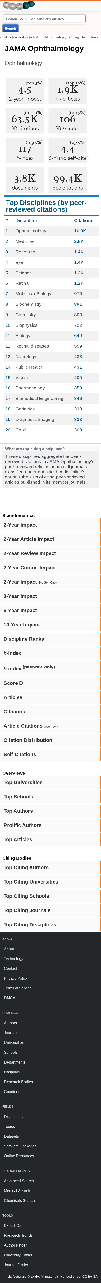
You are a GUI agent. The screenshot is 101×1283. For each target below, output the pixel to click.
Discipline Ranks (24, 639)
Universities (14, 1043)
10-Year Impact (22, 625)
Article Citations (31, 726)
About (9, 949)
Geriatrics (25, 408)
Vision (22, 377)
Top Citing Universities (31, 882)
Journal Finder (16, 1265)
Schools (11, 1052)
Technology (13, 959)
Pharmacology (30, 387)
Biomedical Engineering (39, 398)
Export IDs (12, 1226)
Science (24, 272)
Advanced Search (19, 1181)
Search (10, 28)
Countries (12, 1092)
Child (21, 430)
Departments (14, 1062)
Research (25, 251)
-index (12, 653)
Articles (13, 697)
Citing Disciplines (84, 37)
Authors (10, 1023)
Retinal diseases (32, 346)
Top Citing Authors (26, 867)
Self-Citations (20, 754)
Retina (22, 283)
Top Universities (23, 782)
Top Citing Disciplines (30, 924)
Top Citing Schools (26, 896)
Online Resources (19, 1156)
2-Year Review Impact (30, 553)
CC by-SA (90, 1276)
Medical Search (17, 1191)
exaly (4, 37)
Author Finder (15, 1245)
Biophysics (27, 325)
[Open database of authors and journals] (19, 2)
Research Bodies (18, 1082)
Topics (9, 1126)
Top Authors (18, 811)
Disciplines (13, 1117)
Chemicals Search (19, 1201)
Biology (23, 335)
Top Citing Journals (27, 910)
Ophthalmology (23, 63)
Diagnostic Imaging (35, 419)
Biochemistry (29, 304)
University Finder (18, 1255)
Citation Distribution (28, 740)
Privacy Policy (16, 978)
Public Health (29, 367)
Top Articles (18, 839)
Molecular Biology (33, 293)
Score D (13, 683)
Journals (19, 37)
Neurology (26, 356)
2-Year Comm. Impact (30, 568)
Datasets (11, 1136)
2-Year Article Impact (29, 539)
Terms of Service (18, 988)
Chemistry (26, 314)
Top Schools (18, 797)
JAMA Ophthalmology (47, 37)
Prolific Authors (23, 825)
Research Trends (18, 1235)
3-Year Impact (20, 596)
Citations (14, 712)
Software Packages (20, 1146)
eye (19, 262)
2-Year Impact (20, 525)
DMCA (9, 998)
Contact (10, 968)
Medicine (25, 241)
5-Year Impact (20, 610)
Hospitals (12, 1072)
